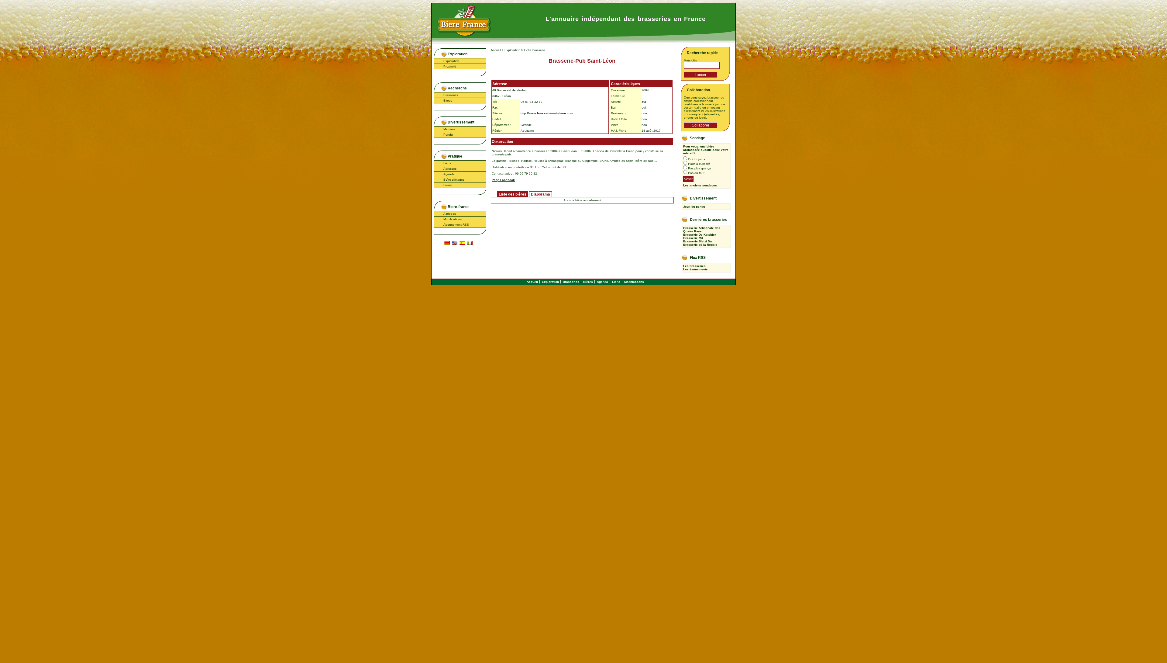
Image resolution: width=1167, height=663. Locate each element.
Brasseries (450, 95)
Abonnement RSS (456, 224)
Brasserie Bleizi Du (697, 241)
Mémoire (449, 129)
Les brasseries (694, 266)
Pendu (448, 134)
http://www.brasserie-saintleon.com (547, 113)
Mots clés (690, 60)
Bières (447, 100)
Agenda (449, 174)
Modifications (452, 219)
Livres (447, 185)
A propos (449, 213)
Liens (447, 163)
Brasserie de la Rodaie (700, 244)
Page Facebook (503, 180)
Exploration (451, 61)
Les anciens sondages (700, 185)
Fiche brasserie (534, 50)
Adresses (449, 168)
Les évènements (695, 269)
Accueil (496, 50)
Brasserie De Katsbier (699, 234)
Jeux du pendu (694, 206)
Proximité (449, 66)
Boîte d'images (453, 179)
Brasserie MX (693, 238)
